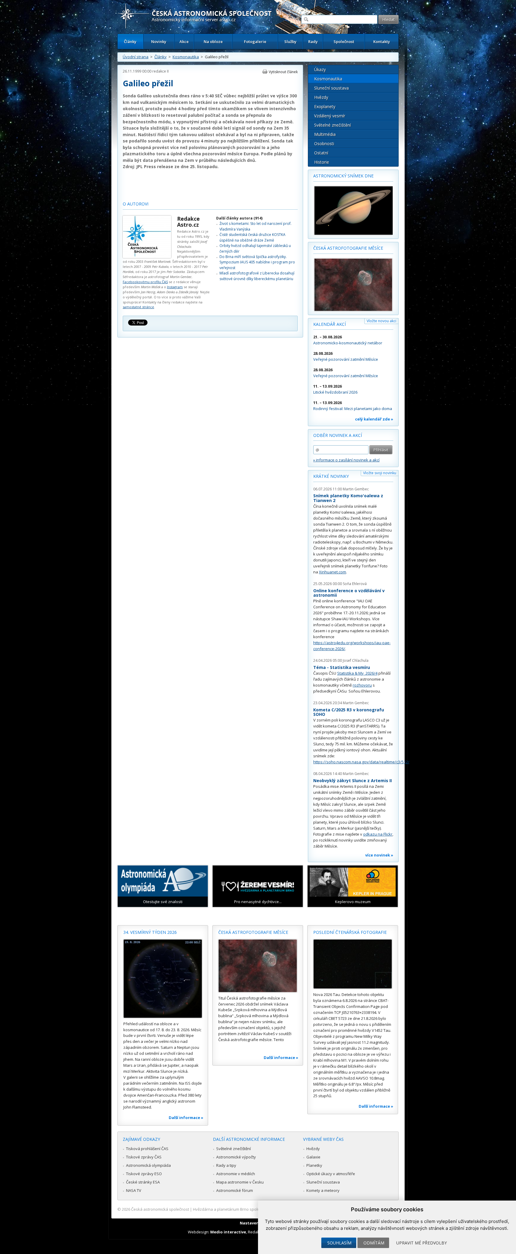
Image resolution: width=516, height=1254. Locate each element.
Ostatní (321, 153)
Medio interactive (228, 1232)
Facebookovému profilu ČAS (145, 282)
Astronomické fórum (234, 1190)
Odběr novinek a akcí (337, 435)
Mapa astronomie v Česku (240, 1182)
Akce (184, 41)
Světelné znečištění (332, 125)
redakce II (160, 71)
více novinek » (379, 855)
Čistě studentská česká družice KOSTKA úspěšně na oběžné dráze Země (252, 237)
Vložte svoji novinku (379, 472)
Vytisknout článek (283, 71)
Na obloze (213, 41)
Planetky (314, 1165)
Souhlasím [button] (339, 1243)
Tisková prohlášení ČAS (147, 1148)
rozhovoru (362, 685)
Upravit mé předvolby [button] (421, 1243)
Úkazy (320, 69)
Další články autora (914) (239, 218)
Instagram (175, 287)
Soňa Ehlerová (355, 583)
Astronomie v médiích (235, 1173)
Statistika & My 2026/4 (357, 673)
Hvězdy (321, 97)
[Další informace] (162, 978)
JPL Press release (154, 166)
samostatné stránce (138, 307)
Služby (290, 41)
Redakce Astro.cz (188, 221)
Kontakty (381, 41)
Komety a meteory (323, 1190)
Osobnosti (324, 143)
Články (130, 41)
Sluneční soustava (331, 88)
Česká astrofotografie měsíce (348, 248)
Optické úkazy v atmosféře (330, 1173)
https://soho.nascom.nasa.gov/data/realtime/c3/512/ (361, 762)
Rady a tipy (226, 1165)
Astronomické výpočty (236, 1157)
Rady (313, 41)
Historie (321, 162)
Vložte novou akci (381, 320)
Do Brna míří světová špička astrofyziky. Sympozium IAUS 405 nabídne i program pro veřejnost (257, 262)
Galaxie (313, 1157)
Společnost (344, 41)
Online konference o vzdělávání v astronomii (349, 593)
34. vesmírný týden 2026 (150, 932)
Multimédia (325, 134)
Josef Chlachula (355, 660)
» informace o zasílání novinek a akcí (346, 460)
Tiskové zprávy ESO (144, 1173)
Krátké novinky (331, 476)
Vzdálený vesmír (329, 116)
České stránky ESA (143, 1182)
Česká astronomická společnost (160, 1209)
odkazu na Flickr (377, 834)
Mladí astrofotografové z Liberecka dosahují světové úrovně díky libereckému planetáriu (256, 276)
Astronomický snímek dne (343, 176)
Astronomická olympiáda (148, 1165)
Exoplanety (324, 106)
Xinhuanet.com (332, 572)
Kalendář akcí (329, 324)
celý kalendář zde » (374, 419)
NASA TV (133, 1190)
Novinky (158, 41)
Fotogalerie (255, 41)
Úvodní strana (135, 56)
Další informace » (186, 1117)
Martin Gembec (356, 489)
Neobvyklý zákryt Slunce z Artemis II (352, 780)
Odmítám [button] (373, 1243)
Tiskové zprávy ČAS (144, 1157)
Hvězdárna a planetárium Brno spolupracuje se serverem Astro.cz (253, 1209)
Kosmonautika (186, 56)
